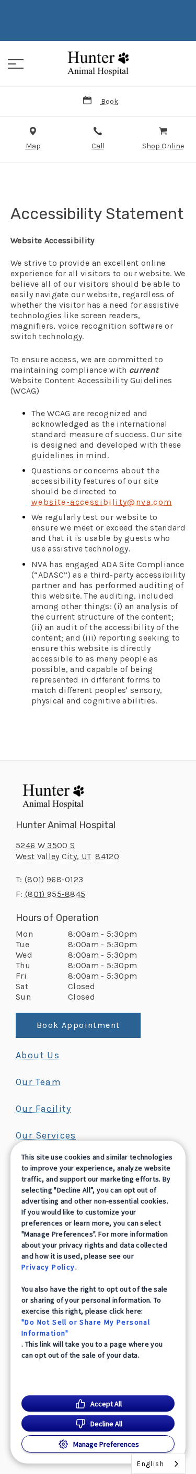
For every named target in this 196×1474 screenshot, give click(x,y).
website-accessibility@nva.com (101, 502)
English (150, 1464)
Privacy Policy (48, 1267)
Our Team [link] (38, 1082)
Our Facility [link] (44, 1108)
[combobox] (158, 1464)
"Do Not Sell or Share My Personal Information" (85, 1327)
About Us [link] (38, 1055)
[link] (98, 62)
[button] (16, 64)
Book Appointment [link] (78, 1025)
